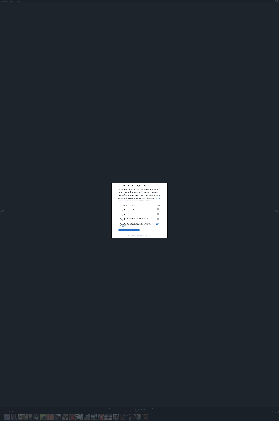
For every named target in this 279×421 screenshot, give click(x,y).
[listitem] (139, 206)
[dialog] (139, 210)
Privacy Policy (148, 235)
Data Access (139, 235)
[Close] (164, 186)
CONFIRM (129, 229)
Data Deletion (131, 235)
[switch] (157, 209)
